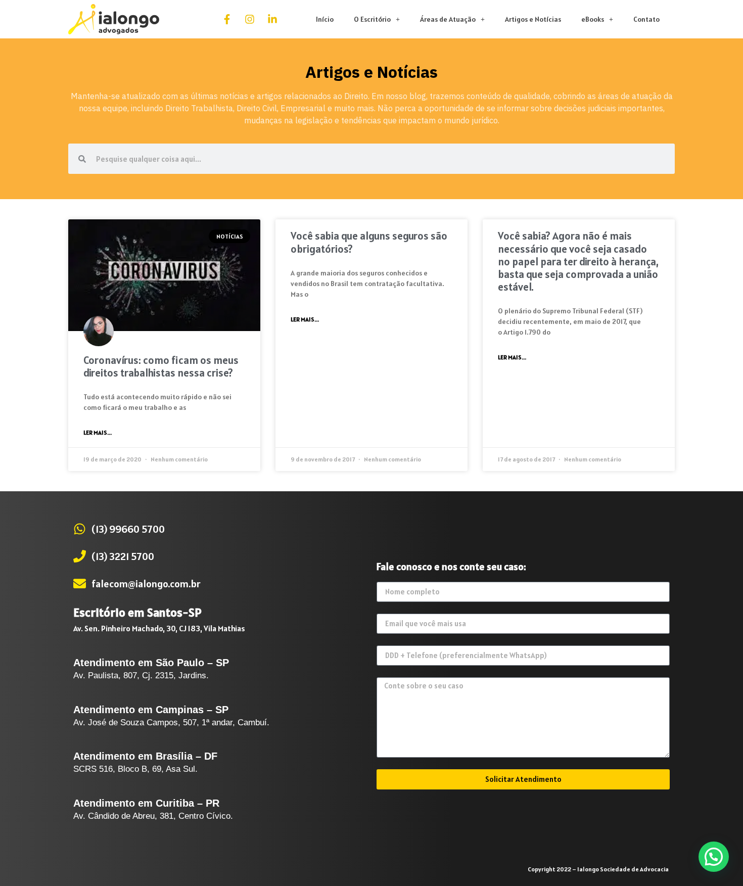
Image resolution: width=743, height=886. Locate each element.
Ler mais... (97, 432)
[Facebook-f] (227, 19)
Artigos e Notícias (533, 19)
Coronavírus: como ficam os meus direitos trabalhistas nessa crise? (161, 366)
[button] (714, 857)
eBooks (592, 19)
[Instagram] (250, 19)
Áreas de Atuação (448, 19)
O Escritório (372, 19)
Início (325, 19)
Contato (646, 19)
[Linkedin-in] (272, 19)
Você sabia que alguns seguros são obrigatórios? (369, 242)
